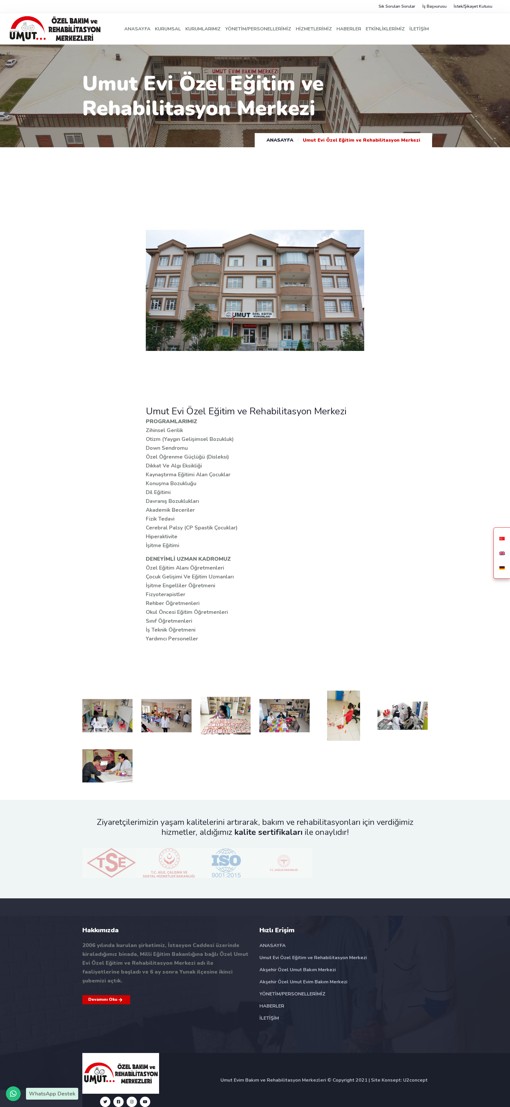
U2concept (415, 1080)
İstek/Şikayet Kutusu (473, 6)
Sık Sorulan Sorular (397, 6)
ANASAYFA (137, 29)
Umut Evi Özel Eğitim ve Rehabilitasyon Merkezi (313, 957)
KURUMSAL (168, 29)
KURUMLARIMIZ (203, 29)
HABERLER (348, 29)
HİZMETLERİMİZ (314, 29)
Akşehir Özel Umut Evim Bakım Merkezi (303, 982)
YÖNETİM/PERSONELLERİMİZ (258, 29)
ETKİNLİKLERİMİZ (385, 29)
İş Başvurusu (434, 6)
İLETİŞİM (419, 29)
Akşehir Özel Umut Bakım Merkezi (297, 970)
